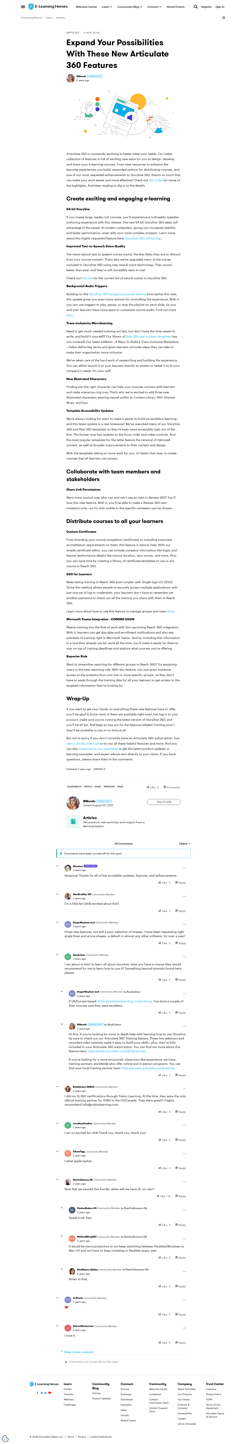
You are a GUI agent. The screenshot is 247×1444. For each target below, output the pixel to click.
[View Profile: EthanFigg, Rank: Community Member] (68, 1153)
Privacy (82, 1436)
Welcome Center (158, 1389)
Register (206, 6)
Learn (49, 17)
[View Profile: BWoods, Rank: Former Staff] (70, 78)
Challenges (70, 1404)
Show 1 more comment (79, 1351)
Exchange (126, 1394)
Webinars (69, 1399)
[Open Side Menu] (23, 6)
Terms (70, 1436)
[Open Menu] (223, 17)
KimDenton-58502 (83, 1086)
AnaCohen (79, 954)
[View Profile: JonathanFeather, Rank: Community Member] (68, 1125)
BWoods (81, 76)
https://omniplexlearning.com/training (125, 1001)
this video (156, 180)
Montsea (78, 866)
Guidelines (155, 1394)
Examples (126, 1404)
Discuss (125, 1389)
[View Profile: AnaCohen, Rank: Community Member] (68, 956)
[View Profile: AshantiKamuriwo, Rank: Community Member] (68, 1328)
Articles (60, 17)
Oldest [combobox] (185, 843)
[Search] (196, 7)
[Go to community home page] (48, 6)
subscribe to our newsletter (98, 748)
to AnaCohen (131, 991)
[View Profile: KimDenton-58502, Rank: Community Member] (68, 1088)
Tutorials (68, 1394)
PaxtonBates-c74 (86, 1208)
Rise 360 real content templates (148, 336)
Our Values (184, 1399)
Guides (68, 1389)
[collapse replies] (57, 866)
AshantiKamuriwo (83, 1326)
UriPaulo (78, 1297)
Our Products (185, 1394)
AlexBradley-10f (82, 894)
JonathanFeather (82, 1123)
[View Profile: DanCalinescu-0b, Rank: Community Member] (68, 1181)
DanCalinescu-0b (83, 1179)
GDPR (209, 1399)
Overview (211, 1389)
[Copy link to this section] (174, 199)
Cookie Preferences (101, 1436)
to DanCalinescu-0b (134, 1208)
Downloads (127, 1399)
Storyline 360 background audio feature (117, 294)
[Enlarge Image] (123, 114)
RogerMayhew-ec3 (84, 922)
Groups (125, 1415)
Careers (182, 1418)
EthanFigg (79, 1151)
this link (87, 278)
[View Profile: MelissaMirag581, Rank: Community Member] (72, 1238)
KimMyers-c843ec (87, 1269)
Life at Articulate (187, 1423)
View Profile (164, 801)
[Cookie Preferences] (5, 1438)
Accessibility (185, 1413)
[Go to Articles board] (73, 821)
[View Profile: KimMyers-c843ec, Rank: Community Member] (72, 1271)
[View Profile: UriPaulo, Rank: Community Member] (68, 1299)
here (69, 315)
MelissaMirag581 (86, 1236)
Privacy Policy (213, 1394)
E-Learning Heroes (31, 17)
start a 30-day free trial (82, 743)
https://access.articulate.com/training (148, 1068)
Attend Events (128, 1420)
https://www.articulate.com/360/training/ (117, 1051)
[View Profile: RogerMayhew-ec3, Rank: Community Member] (68, 924)
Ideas (124, 1410)
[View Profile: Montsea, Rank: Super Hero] (68, 868)
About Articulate (187, 1389)
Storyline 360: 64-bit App (143, 238)
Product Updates (101, 1398)
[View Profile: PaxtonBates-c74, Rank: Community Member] (72, 1210)
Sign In (219, 6)
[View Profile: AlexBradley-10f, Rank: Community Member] (68, 896)
